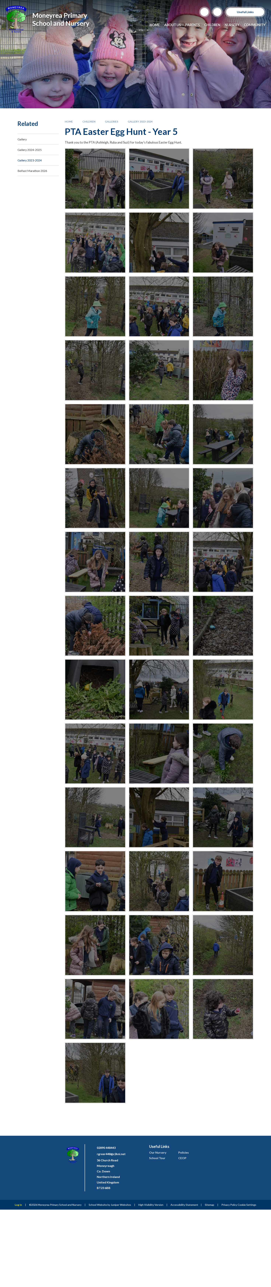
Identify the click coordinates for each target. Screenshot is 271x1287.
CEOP (182, 1158)
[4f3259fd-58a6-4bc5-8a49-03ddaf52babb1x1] (95, 434)
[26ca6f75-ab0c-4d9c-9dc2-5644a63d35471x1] (223, 626)
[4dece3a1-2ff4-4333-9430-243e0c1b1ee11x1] (223, 370)
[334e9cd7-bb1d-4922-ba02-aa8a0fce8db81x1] (95, 753)
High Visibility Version (150, 1204)
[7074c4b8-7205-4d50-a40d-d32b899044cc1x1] (223, 881)
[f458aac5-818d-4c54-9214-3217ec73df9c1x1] (95, 243)
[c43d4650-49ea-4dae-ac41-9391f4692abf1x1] (95, 1073)
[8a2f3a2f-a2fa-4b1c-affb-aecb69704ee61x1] (159, 562)
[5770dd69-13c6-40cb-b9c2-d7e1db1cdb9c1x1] (159, 881)
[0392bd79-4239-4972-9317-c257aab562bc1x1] (159, 753)
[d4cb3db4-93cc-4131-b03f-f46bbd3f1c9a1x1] (223, 243)
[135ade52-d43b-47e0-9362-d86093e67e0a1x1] (223, 690)
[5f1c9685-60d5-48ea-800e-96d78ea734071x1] (223, 434)
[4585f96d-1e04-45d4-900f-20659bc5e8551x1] (95, 881)
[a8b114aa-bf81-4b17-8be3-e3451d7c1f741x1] (159, 945)
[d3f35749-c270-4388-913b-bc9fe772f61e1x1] (95, 306)
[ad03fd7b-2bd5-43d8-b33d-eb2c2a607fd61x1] (95, 1009)
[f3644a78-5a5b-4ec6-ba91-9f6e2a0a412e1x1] (223, 179)
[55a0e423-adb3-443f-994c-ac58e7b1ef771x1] (95, 690)
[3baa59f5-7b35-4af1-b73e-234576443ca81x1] (159, 370)
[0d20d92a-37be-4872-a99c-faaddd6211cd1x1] (95, 370)
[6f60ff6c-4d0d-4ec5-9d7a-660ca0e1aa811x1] (95, 562)
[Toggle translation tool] (217, 12)
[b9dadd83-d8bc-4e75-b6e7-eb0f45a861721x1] (159, 1009)
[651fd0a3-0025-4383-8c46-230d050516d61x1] (95, 817)
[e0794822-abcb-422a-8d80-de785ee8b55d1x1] (159, 243)
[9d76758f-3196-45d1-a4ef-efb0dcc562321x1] (95, 626)
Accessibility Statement (184, 1204)
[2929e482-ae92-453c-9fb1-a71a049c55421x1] (159, 817)
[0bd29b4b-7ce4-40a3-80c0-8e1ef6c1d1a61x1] (95, 179)
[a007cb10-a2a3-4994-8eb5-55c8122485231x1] (95, 945)
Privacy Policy (229, 1204)
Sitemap (209, 1204)
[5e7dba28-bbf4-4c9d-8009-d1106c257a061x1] (159, 434)
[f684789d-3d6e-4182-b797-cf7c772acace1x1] (159, 179)
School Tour (157, 1158)
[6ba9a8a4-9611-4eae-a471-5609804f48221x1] (159, 498)
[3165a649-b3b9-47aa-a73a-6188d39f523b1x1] (223, 817)
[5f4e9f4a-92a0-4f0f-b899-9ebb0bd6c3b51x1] (95, 498)
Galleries (111, 121)
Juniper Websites (121, 1204)
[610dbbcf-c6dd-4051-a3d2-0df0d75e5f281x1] (223, 753)
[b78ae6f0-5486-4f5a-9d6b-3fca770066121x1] (223, 1009)
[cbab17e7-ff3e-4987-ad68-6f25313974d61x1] (223, 306)
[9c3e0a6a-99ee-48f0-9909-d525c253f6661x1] (223, 562)
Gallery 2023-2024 (140, 121)
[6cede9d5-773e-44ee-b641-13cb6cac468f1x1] (223, 498)
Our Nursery (157, 1152)
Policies (183, 1152)
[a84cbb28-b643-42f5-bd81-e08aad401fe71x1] (223, 945)
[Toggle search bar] (204, 12)
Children (88, 121)
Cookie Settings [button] (247, 1204)
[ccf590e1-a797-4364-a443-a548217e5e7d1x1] (159, 306)
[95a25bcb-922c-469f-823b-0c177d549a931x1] (159, 690)
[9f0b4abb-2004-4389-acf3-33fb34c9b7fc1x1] (159, 626)
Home (69, 121)
